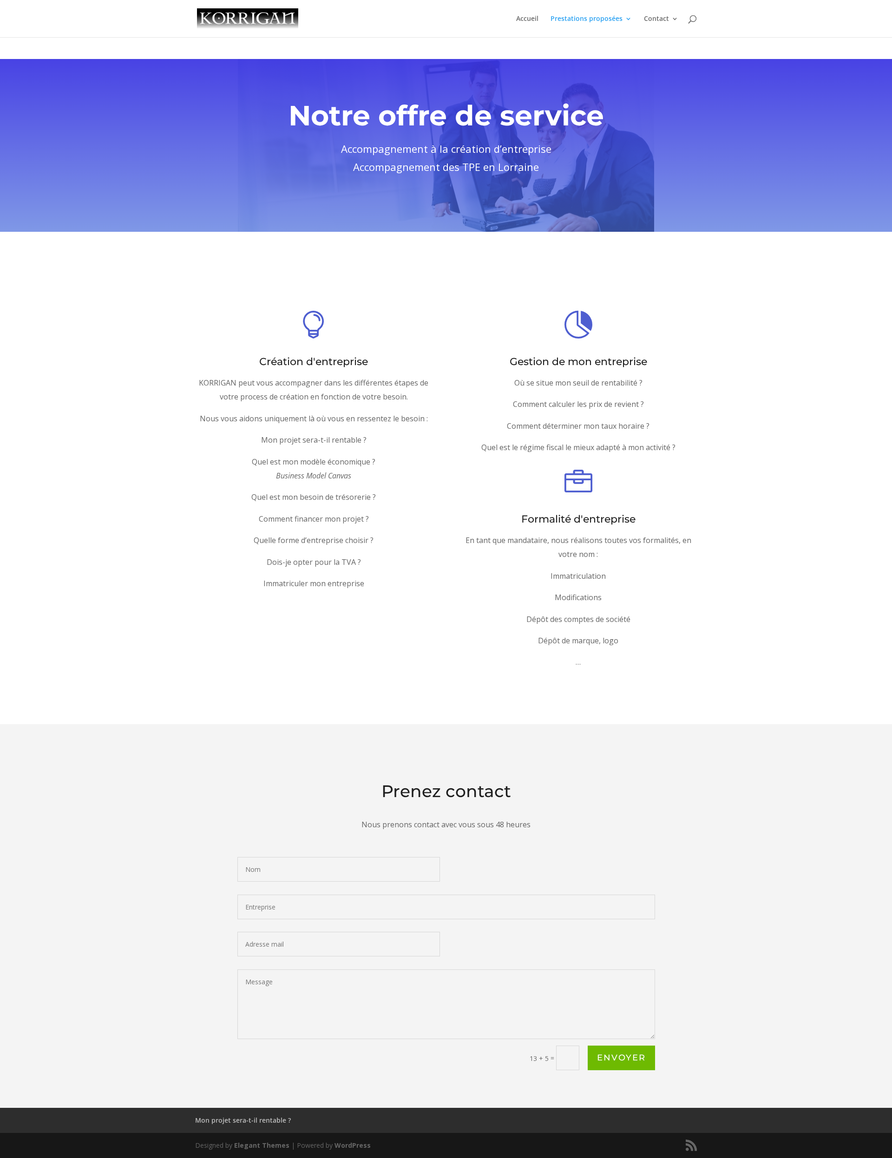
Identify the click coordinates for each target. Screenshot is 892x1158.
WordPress (352, 1145)
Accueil (527, 19)
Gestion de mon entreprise (578, 361)
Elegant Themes (261, 1145)
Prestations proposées (587, 19)
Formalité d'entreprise (578, 519)
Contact (656, 19)
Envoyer (621, 1058)
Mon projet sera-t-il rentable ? (243, 1120)
